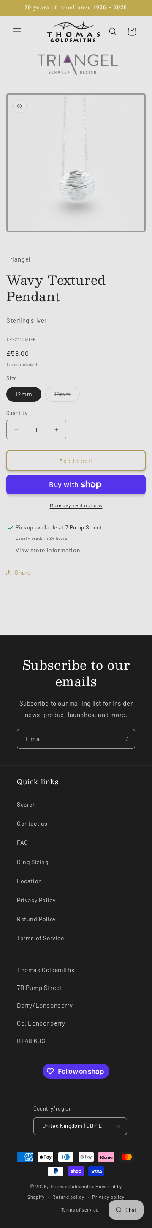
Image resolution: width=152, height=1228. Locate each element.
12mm (24, 394)
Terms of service (80, 1209)
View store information (48, 550)
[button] (17, 31)
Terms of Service (40, 937)
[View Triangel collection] (76, 64)
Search (26, 804)
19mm (67, 396)
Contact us (32, 823)
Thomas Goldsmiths (73, 1186)
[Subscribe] (125, 739)
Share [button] (23, 572)
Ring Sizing (33, 861)
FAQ (22, 842)
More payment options (76, 505)
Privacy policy (108, 1197)
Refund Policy (36, 918)
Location (29, 880)
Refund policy (68, 1197)
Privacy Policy (36, 899)
